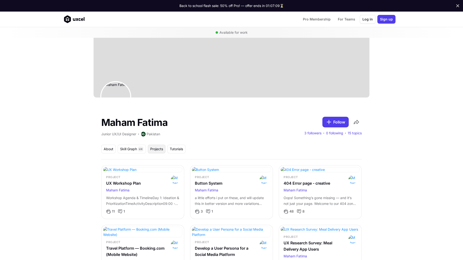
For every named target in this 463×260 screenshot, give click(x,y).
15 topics (355, 133)
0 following (334, 133)
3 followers (312, 133)
